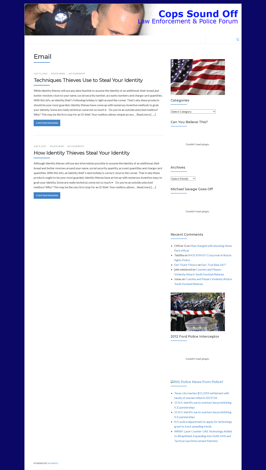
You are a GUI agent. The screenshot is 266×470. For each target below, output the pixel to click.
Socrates (53, 463)
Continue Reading (47, 123)
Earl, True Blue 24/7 (213, 264)
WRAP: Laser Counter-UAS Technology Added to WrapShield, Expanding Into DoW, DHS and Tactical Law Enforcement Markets (203, 436)
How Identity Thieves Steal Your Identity (82, 153)
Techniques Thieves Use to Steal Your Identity (88, 80)
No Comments (77, 73)
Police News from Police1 (202, 382)
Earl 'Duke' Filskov (185, 264)
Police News (58, 73)
